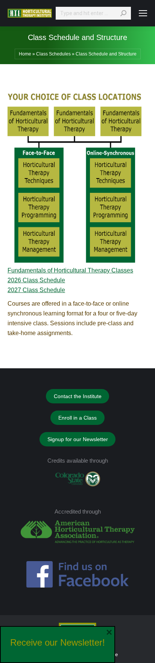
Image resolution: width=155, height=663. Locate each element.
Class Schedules (53, 54)
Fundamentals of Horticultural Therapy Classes (70, 270)
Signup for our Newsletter (77, 439)
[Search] (123, 13)
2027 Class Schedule (36, 290)
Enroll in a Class (77, 418)
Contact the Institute (78, 396)
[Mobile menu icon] (142, 13)
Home (25, 54)
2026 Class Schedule (36, 280)
